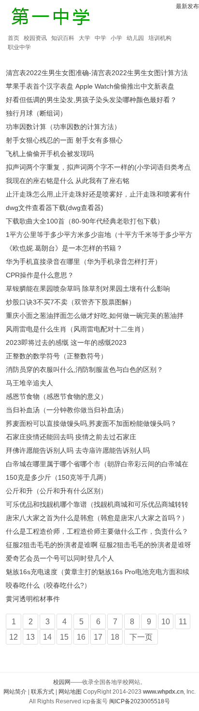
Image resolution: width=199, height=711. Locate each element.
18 (115, 637)
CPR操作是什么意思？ (40, 275)
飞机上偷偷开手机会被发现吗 (50, 154)
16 (81, 637)
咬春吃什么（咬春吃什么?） (48, 585)
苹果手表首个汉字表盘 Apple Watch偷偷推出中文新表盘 (90, 86)
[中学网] (50, 17)
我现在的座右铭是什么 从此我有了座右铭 (67, 180)
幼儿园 (135, 38)
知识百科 (62, 38)
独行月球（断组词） (36, 113)
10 (165, 622)
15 (64, 637)
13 (30, 637)
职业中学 (19, 47)
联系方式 (42, 691)
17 (98, 637)
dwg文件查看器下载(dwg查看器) (54, 207)
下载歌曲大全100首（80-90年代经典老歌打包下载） (85, 221)
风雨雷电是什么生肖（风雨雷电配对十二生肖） (77, 329)
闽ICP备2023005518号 (139, 701)
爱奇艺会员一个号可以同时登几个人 (60, 558)
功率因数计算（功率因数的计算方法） (63, 127)
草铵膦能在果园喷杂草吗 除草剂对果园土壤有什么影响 (88, 288)
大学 (84, 38)
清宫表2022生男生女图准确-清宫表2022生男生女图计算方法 (97, 73)
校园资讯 (35, 38)
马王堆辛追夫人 (29, 383)
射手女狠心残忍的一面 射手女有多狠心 (64, 140)
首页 (13, 38)
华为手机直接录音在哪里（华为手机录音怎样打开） (83, 261)
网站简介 (15, 691)
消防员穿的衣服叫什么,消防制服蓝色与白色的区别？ (84, 369)
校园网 (62, 682)
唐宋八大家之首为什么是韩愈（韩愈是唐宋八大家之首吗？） (97, 518)
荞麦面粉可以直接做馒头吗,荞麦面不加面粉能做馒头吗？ (91, 423)
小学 (116, 38)
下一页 (141, 637)
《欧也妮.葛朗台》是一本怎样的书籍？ (64, 248)
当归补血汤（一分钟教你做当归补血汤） (67, 410)
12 (13, 637)
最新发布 (187, 6)
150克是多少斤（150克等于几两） (58, 477)
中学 (100, 38)
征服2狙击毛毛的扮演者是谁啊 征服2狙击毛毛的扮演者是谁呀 (98, 545)
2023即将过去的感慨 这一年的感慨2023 (66, 342)
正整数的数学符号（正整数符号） (56, 356)
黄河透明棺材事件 (33, 599)
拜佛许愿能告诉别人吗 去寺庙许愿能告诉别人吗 (78, 450)
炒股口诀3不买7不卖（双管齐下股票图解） (70, 302)
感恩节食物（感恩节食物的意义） (56, 396)
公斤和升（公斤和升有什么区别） (56, 491)
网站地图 (70, 691)
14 (47, 637)
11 (183, 622)
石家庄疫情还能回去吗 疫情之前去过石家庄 (71, 437)
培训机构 (159, 38)
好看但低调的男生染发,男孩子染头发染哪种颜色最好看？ (91, 100)
